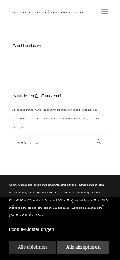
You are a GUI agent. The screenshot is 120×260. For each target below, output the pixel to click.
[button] (104, 11)
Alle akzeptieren (83, 247)
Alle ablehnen (32, 247)
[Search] (60, 142)
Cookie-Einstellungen (31, 229)
